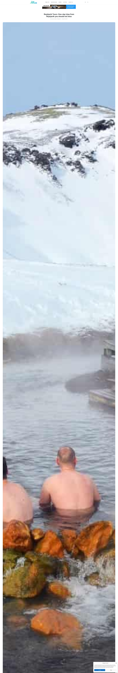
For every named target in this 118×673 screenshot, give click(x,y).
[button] (116, 663)
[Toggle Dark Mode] (88, 2)
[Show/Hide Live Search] (85, 2)
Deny (111, 670)
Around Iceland (54, 18)
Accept (100, 670)
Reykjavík (59, 18)
